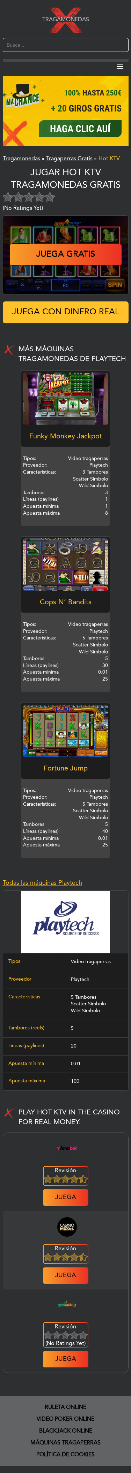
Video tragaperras (91, 961)
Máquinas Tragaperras (65, 1443)
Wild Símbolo (85, 1010)
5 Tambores (83, 997)
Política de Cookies (65, 1455)
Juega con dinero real (65, 312)
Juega (65, 1197)
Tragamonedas (65, 20)
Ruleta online (65, 1407)
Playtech (80, 979)
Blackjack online (65, 1431)
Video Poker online (65, 1419)
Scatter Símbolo (88, 1004)
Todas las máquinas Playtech (42, 883)
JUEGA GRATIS (65, 255)
